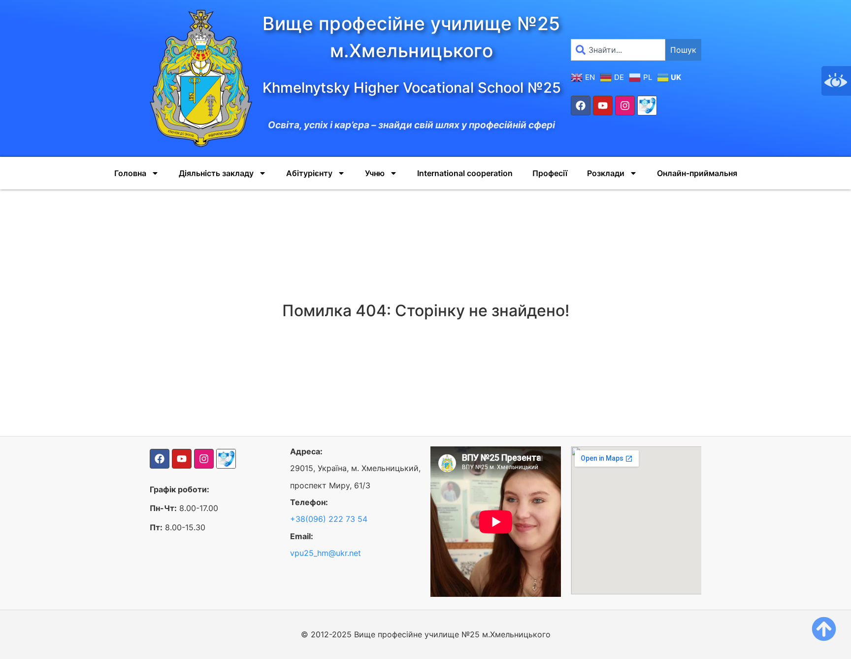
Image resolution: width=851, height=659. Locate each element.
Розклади (605, 173)
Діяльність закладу (216, 173)
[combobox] (618, 50)
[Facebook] (580, 105)
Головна (130, 173)
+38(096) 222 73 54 (328, 519)
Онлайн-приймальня (697, 173)
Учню (375, 173)
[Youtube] (603, 105)
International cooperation (465, 173)
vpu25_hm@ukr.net (325, 553)
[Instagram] (625, 105)
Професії (549, 173)
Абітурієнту (309, 173)
